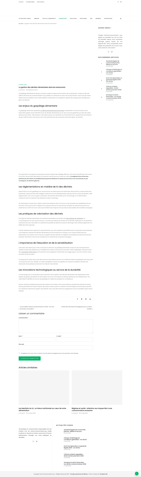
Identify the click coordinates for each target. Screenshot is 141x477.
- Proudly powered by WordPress (78, 474)
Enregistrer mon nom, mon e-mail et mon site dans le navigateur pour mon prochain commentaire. (49, 353)
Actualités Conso (25, 18)
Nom (20, 336)
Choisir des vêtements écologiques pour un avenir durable (76, 308)
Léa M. (23, 90)
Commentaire (23, 318)
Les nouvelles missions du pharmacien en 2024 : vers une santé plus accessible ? (37, 308)
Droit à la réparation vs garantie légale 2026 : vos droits (114, 79)
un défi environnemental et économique (52, 110)
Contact (21, 2)
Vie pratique (108, 18)
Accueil (21, 23)
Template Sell (103, 474)
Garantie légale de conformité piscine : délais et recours (113, 62)
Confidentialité (30, 2)
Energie (36, 18)
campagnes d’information (29, 252)
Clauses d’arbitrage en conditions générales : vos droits (114, 71)
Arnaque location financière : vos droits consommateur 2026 (113, 96)
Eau (91, 18)
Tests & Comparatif (49, 18)
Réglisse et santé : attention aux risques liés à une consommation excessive (92, 409)
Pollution (73, 18)
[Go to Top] (137, 473)
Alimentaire (63, 18)
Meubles (98, 18)
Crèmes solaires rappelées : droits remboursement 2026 (113, 88)
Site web (21, 344)
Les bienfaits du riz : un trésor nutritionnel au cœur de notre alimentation (42, 409)
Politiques (83, 18)
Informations (40, 2)
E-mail (59, 336)
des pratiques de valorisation (74, 218)
